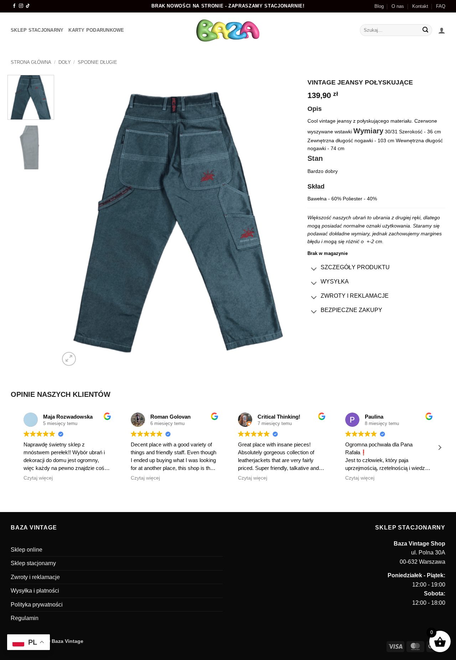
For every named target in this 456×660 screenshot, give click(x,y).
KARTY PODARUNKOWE (96, 30)
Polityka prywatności (37, 605)
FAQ (440, 6)
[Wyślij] (426, 30)
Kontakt (420, 6)
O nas (398, 6)
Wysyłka (335, 281)
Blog (379, 6)
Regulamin (24, 618)
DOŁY (64, 62)
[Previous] (73, 221)
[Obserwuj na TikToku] (28, 6)
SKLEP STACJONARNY (37, 30)
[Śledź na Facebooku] (14, 6)
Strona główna (31, 62)
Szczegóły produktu (355, 267)
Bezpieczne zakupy (351, 310)
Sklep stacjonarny (33, 563)
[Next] (283, 221)
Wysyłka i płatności (35, 591)
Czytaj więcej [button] (38, 478)
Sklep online (26, 550)
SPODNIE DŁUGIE (97, 62)
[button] (441, 30)
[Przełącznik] (313, 270)
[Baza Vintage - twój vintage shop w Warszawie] (228, 30)
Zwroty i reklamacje (355, 296)
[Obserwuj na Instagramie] (21, 6)
